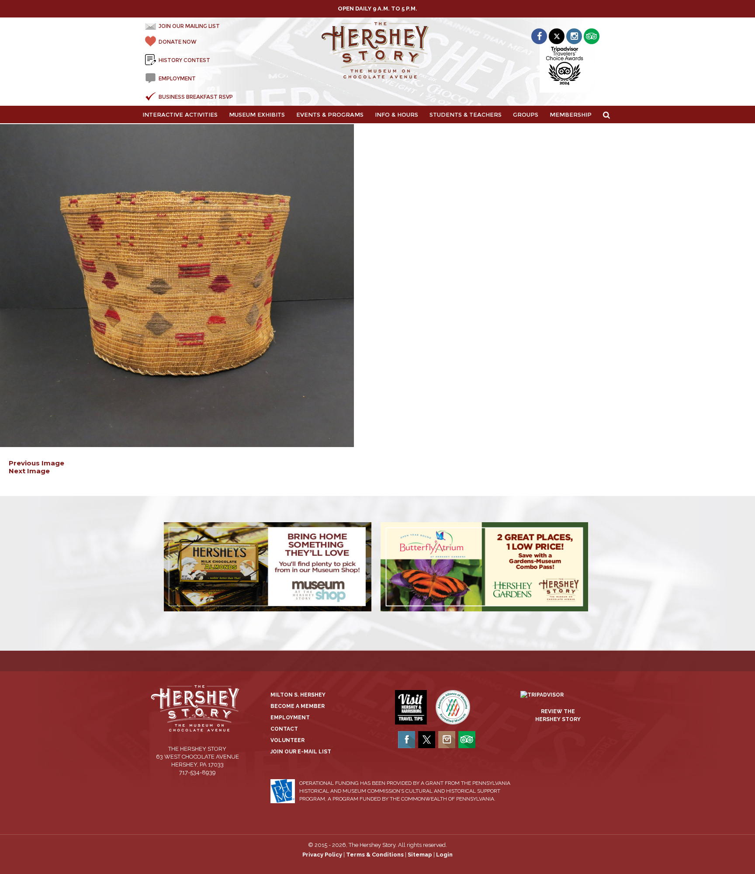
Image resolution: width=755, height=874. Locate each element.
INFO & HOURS (396, 114)
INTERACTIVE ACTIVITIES (180, 114)
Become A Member (297, 706)
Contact (284, 729)
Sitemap (420, 854)
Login (444, 854)
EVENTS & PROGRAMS (330, 114)
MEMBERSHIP (571, 114)
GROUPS (525, 114)
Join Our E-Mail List (300, 752)
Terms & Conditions (375, 854)
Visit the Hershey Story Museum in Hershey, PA (377, 50)
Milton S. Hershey (298, 695)
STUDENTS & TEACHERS (465, 114)
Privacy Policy (322, 854)
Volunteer (287, 740)
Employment (290, 717)
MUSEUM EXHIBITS (257, 114)
